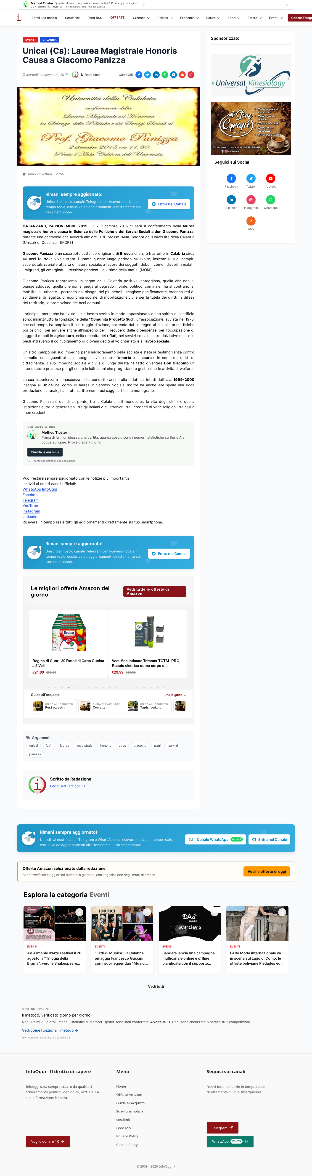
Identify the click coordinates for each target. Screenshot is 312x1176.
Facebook (31, 494)
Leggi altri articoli (65, 786)
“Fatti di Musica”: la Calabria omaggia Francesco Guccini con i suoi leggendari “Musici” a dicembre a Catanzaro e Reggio (121, 958)
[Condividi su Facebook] (138, 74)
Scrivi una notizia (44, 18)
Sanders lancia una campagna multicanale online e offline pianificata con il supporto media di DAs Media (188, 958)
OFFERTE (117, 17)
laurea (64, 745)
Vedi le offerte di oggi (267, 871)
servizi (173, 745)
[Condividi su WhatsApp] (164, 74)
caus (122, 745)
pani (157, 745)
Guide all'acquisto (130, 1103)
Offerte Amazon (129, 1094)
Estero (252, 18)
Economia (187, 18)
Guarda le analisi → (45, 452)
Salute (211, 18)
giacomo (140, 745)
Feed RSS (95, 18)
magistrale (85, 745)
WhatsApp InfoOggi (40, 489)
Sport (231, 18)
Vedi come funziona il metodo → (50, 1030)
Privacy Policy (127, 1136)
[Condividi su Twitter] (147, 74)
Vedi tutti (156, 986)
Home (121, 1086)
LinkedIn (30, 516)
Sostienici (72, 18)
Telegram (31, 500)
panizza (35, 754)
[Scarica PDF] (191, 74)
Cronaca (139, 18)
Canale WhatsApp (219, 839)
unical (33, 745)
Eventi (273, 18)
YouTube (30, 505)
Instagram (31, 511)
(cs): (49, 745)
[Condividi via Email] (182, 74)
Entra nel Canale (172, 204)
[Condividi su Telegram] (173, 74)
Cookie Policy (127, 1144)
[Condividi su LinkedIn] (156, 74)
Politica (162, 18)
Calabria (49, 39)
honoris (105, 745)
